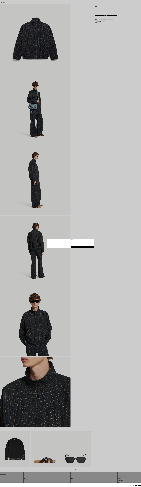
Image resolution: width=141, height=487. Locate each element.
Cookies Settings (132, 485)
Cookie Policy (41, 483)
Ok (137, 485)
